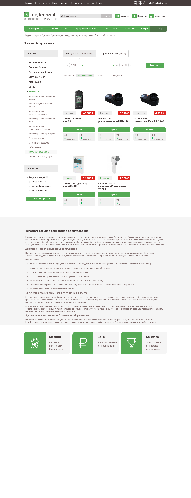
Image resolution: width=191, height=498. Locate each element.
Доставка (46, 3)
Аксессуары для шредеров (42, 133)
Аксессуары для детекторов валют (38, 113)
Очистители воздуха (39, 142)
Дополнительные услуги (40, 156)
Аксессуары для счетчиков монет (42, 120)
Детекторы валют (36, 28)
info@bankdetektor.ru (158, 3)
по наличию (102, 75)
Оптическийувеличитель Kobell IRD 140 (148, 120)
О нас (37, 3)
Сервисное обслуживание (82, 3)
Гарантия (64, 3)
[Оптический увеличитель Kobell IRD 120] (114, 96)
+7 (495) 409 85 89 (137, 2)
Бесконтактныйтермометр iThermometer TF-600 (112, 186)
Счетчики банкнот (59, 28)
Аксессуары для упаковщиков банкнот (39, 128)
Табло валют (35, 147)
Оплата (55, 3)
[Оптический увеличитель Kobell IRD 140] (149, 96)
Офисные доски (36, 138)
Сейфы (144, 28)
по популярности (84, 75)
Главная (28, 3)
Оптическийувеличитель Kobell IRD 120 (113, 120)
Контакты (100, 3)
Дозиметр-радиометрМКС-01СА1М (75, 185)
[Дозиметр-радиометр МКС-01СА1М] (79, 161)
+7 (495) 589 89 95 (137, 4)
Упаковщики (130, 28)
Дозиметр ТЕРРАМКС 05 (72, 120)
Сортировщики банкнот (85, 28)
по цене (116, 75)
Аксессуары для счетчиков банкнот (42, 98)
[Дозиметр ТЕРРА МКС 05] (79, 96)
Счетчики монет (111, 28)
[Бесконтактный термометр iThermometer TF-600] (114, 161)
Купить (78, 129)
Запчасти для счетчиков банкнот (40, 105)
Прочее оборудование (40, 151)
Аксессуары (158, 28)
